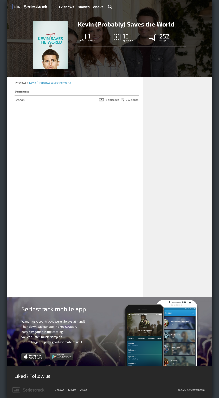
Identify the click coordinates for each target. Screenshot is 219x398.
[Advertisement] (177, 103)
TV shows (66, 7)
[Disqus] (75, 157)
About (98, 7)
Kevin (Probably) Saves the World (50, 82)
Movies (84, 7)
